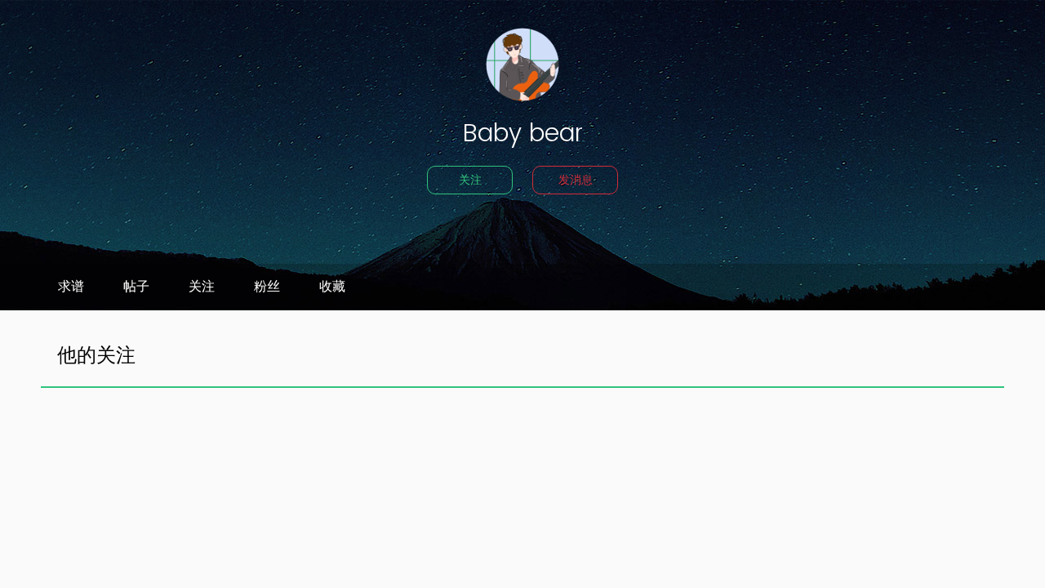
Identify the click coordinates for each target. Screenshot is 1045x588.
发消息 (575, 180)
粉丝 (267, 286)
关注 (470, 180)
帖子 (136, 286)
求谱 (71, 286)
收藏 (332, 286)
